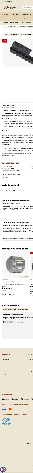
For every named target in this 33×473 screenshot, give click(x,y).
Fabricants (27, 15)
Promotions (5, 375)
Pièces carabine (9, 18)
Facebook (26, 399)
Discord (6, 399)
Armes (3, 18)
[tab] (15, 309)
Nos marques (5, 359)
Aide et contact (7, 1)
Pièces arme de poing (18, 18)
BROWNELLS (5, 279)
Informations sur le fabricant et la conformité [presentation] (15, 309)
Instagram (16, 399)
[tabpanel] (15, 274)
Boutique (5, 15)
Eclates (4, 371)
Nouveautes (5, 367)
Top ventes (5, 363)
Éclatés (15, 15)
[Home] (4, 27)
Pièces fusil (26, 18)
